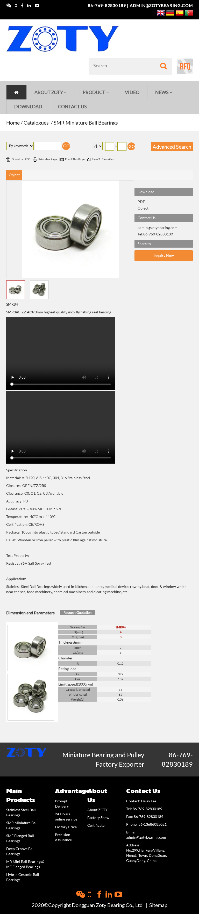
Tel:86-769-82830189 (155, 234)
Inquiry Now (164, 255)
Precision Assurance (63, 837)
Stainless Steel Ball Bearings (21, 812)
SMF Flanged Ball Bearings (20, 838)
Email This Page (75, 159)
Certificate (95, 825)
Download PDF (21, 159)
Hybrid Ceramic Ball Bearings (22, 877)
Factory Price (66, 827)
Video (132, 92)
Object (14, 174)
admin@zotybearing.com (161, 5)
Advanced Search (172, 146)
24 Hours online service (66, 816)
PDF (141, 201)
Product (94, 92)
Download (28, 106)
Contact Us (72, 106)
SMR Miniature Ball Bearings (86, 122)
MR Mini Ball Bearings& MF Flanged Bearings (25, 864)
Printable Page (48, 159)
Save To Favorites (103, 159)
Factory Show (98, 817)
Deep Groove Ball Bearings (20, 851)
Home (13, 122)
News (162, 92)
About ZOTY (49, 92)
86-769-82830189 (107, 5)
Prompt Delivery (62, 803)
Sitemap (158, 905)
